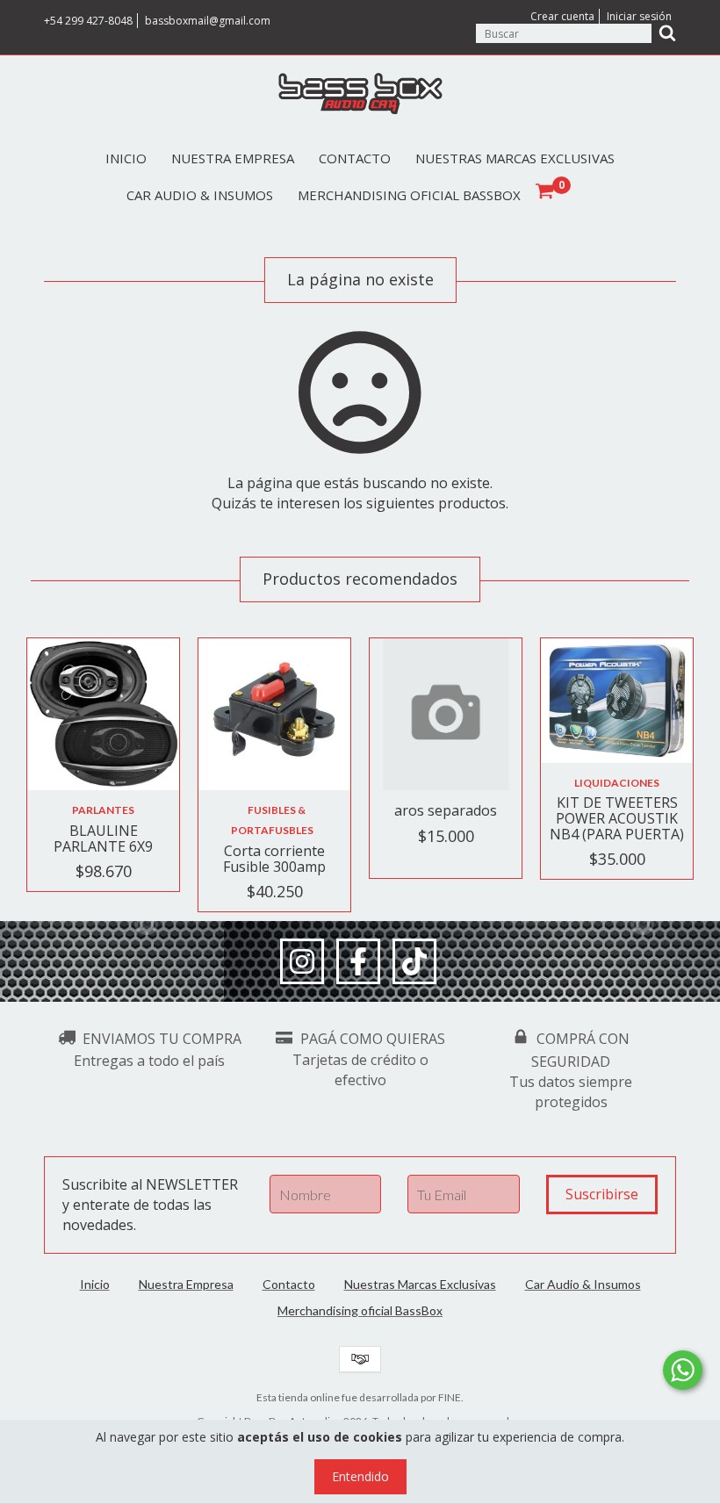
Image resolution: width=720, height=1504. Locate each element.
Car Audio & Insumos (199, 195)
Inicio (126, 158)
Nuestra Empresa (232, 158)
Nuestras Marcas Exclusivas (515, 158)
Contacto (355, 158)
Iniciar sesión (639, 16)
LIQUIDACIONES (616, 782)
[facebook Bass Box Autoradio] (358, 961)
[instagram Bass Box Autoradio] (302, 961)
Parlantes (103, 810)
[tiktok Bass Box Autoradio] (414, 961)
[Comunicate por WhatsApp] (682, 1370)
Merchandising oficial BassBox (409, 195)
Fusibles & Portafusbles (272, 820)
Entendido (360, 1476)
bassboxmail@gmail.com (207, 20)
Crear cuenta (562, 16)
